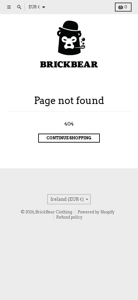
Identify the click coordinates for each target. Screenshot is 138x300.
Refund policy (69, 217)
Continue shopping (69, 138)
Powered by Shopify (96, 212)
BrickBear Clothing (53, 212)
